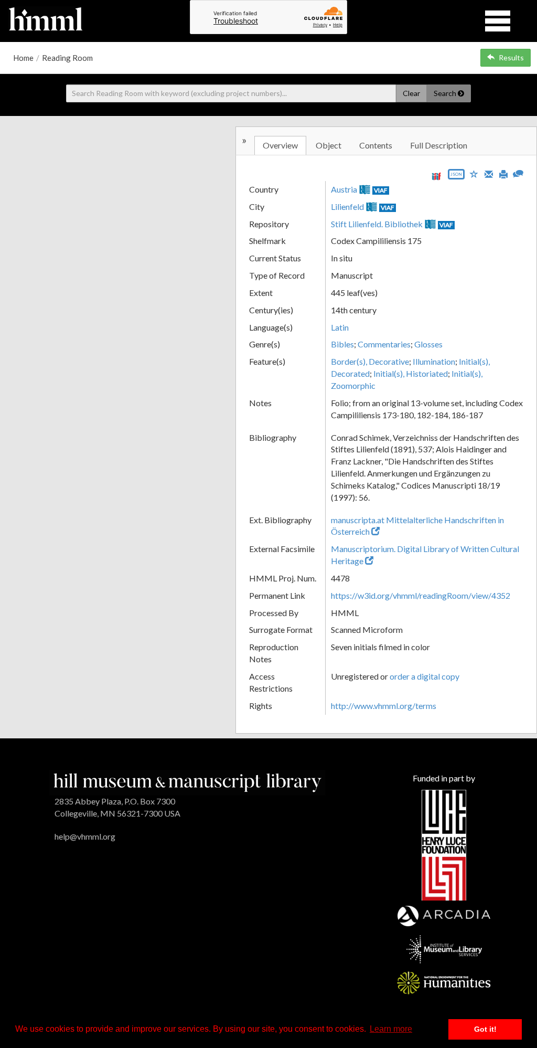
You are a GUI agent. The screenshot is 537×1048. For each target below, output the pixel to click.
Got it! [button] (485, 1029)
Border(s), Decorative (370, 361)
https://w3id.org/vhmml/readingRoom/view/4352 (420, 595)
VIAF (381, 190)
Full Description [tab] (438, 145)
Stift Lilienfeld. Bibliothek (377, 224)
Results (511, 57)
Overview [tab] (280, 145)
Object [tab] (328, 145)
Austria (344, 189)
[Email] (489, 173)
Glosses (428, 344)
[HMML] (187, 781)
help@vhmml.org (85, 836)
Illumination (434, 361)
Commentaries (384, 344)
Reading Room (67, 57)
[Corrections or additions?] (518, 172)
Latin (340, 327)
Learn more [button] (391, 1028)
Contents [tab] (375, 145)
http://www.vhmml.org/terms (383, 706)
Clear (411, 93)
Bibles (342, 344)
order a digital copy (424, 676)
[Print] (503, 173)
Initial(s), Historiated (410, 373)
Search (446, 93)
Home (23, 57)
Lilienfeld (347, 206)
